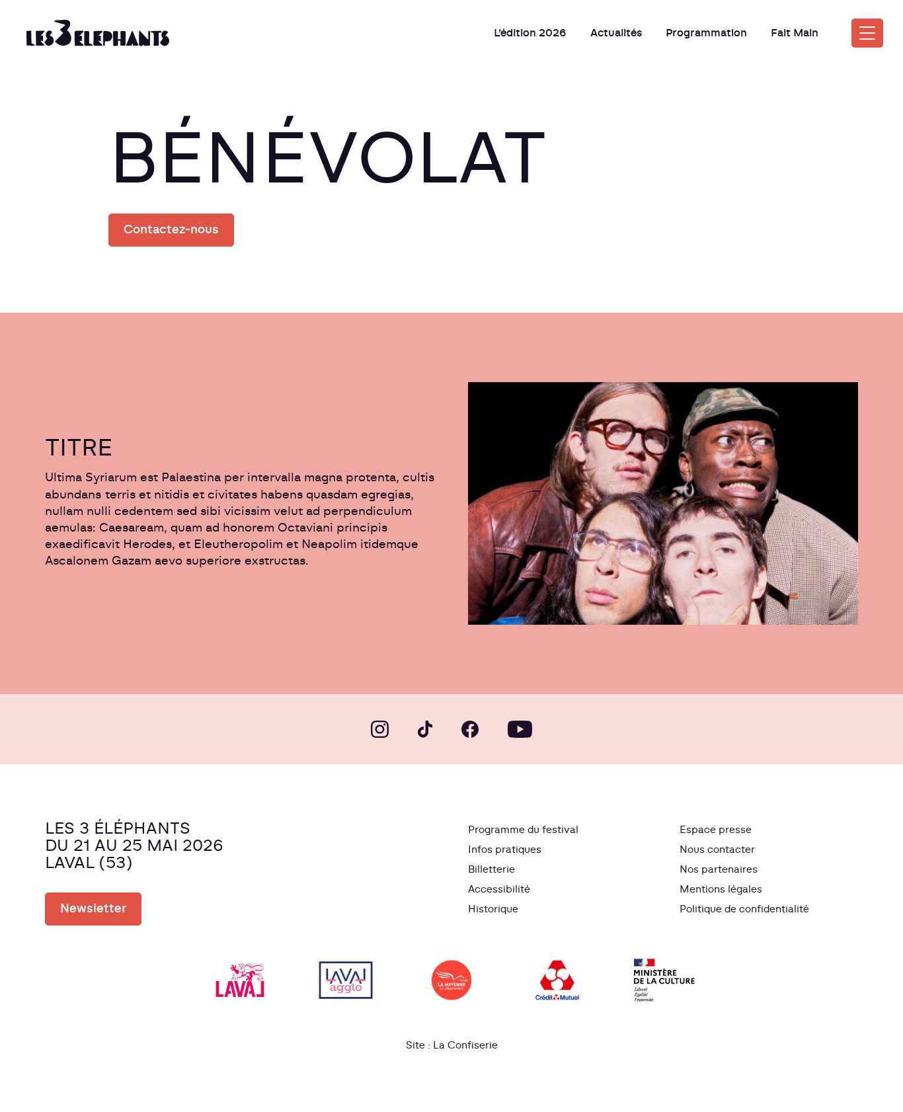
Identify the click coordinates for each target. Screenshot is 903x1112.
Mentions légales (721, 889)
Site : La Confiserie (452, 1046)
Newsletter (93, 909)
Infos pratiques (504, 850)
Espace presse (716, 830)
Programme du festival (523, 830)
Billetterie (491, 870)
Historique (493, 909)
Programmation (706, 33)
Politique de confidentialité (744, 909)
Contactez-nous (171, 230)
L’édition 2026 (530, 33)
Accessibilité (499, 889)
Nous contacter (717, 850)
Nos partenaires (719, 870)
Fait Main (794, 33)
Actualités (616, 33)
